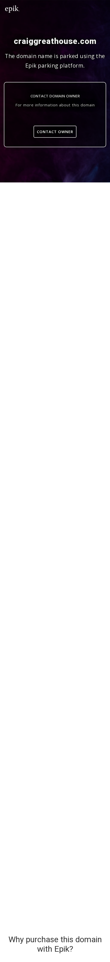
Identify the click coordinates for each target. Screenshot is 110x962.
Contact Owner (55, 131)
